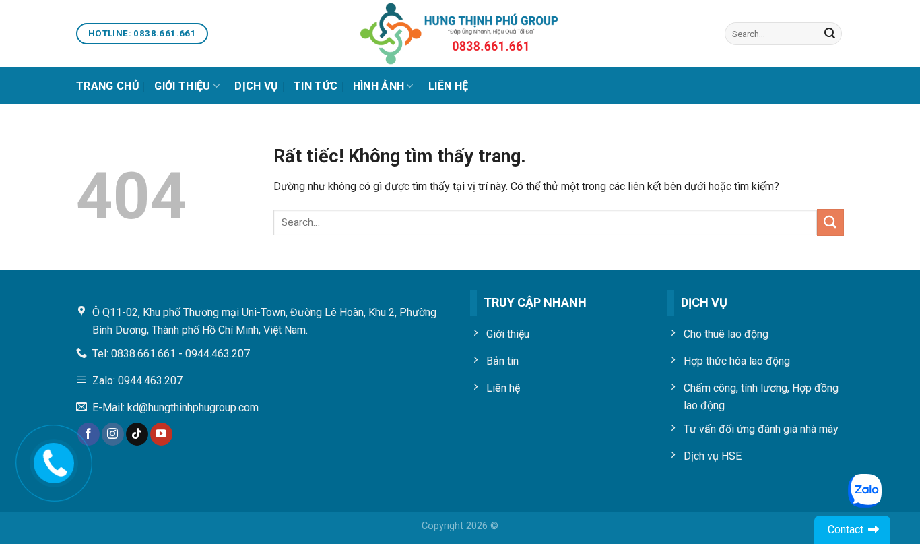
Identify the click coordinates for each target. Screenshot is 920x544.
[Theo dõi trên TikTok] (137, 434)
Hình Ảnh (379, 86)
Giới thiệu (182, 86)
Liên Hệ (448, 86)
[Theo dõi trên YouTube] (161, 434)
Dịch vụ (256, 86)
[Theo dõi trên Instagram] (113, 434)
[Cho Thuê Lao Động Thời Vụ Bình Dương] (460, 33)
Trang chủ (107, 86)
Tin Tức (315, 86)
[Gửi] (829, 33)
